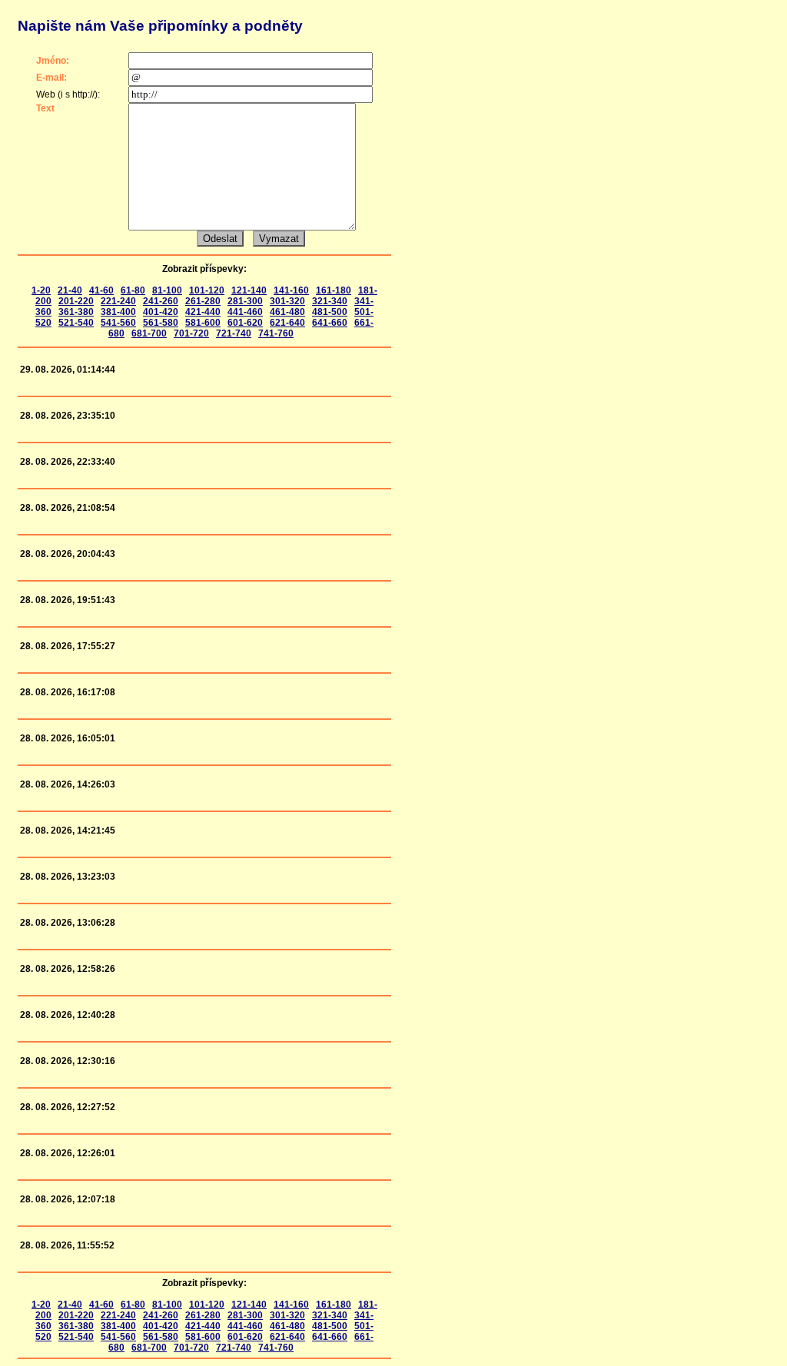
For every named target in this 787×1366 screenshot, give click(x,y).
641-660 (329, 322)
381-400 (118, 312)
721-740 (233, 333)
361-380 (76, 312)
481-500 (329, 312)
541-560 (118, 322)
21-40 (70, 290)
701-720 (191, 333)
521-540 (76, 322)
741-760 (276, 333)
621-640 (287, 322)
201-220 (76, 301)
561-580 (160, 322)
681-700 (149, 333)
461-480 (287, 312)
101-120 (206, 290)
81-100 (167, 290)
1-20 (41, 290)
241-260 (160, 301)
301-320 (287, 301)
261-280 (203, 301)
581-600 (203, 322)
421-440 (203, 312)
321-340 (329, 301)
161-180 (333, 290)
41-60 (101, 290)
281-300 (245, 301)
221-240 (118, 301)
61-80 (133, 290)
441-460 (245, 312)
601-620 (245, 322)
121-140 (249, 290)
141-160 (291, 290)
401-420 (160, 312)
